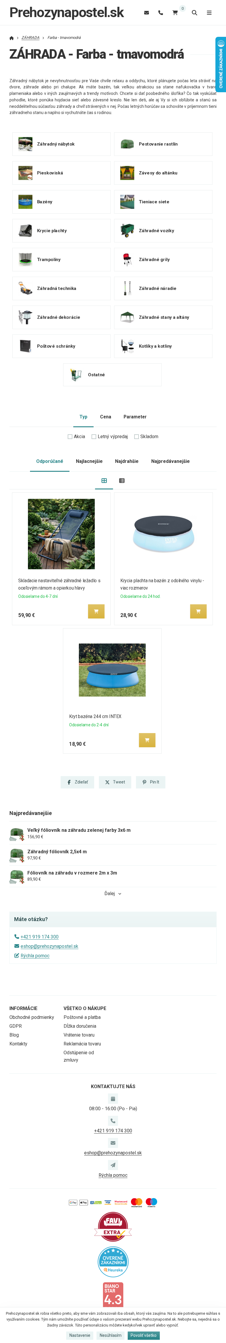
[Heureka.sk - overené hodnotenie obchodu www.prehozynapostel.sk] (113, 1261)
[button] (96, 611)
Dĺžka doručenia (80, 1026)
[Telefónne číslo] (161, 12)
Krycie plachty (52, 230)
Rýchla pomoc (35, 955)
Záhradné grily (154, 259)
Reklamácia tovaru (82, 1044)
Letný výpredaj (113, 436)
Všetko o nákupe (85, 1008)
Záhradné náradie (157, 288)
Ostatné (96, 374)
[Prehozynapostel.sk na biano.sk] (113, 1296)
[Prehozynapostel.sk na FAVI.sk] (113, 1226)
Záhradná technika (57, 288)
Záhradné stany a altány (164, 317)
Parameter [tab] (135, 417)
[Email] (146, 12)
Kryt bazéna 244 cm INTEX (95, 716)
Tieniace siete (154, 201)
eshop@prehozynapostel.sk (49, 946)
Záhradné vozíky (156, 230)
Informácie (23, 1008)
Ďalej (109, 893)
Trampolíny (49, 259)
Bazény (44, 201)
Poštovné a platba (82, 1017)
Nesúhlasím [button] (111, 1335)
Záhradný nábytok (56, 144)
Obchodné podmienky (31, 1017)
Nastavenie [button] (79, 1335)
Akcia (79, 436)
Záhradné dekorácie (58, 317)
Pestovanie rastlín (158, 144)
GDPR (15, 1026)
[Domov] (11, 37)
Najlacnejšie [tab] (89, 461)
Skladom (149, 436)
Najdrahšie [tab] (127, 461)
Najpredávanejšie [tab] (170, 461)
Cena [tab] (105, 417)
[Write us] (113, 1165)
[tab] (104, 481)
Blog (14, 1035)
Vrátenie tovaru (79, 1035)
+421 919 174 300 (40, 937)
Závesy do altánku (158, 173)
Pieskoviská (50, 173)
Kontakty (18, 1044)
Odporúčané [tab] (49, 461)
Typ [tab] (83, 417)
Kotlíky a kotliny (155, 346)
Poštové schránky (56, 346)
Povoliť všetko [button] (144, 1335)
